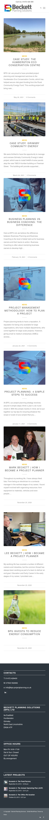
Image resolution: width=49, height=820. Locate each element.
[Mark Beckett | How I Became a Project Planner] (24, 443)
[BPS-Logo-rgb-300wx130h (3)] (20, 8)
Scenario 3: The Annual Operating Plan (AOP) (26, 788)
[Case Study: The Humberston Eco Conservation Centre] (24, 35)
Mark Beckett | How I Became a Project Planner (24, 469)
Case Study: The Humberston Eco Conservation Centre (24, 62)
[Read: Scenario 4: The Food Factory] (6, 782)
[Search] (39, 8)
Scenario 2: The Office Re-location (22, 795)
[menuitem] (39, 8)
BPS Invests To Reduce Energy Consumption (24, 632)
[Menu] (44, 8)
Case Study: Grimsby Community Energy (24, 144)
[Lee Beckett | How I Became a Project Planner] (24, 529)
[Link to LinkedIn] (5, 692)
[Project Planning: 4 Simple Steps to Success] (24, 368)
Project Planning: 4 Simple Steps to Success (24, 393)
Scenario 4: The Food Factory (20, 781)
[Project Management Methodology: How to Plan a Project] (24, 284)
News (24, 56)
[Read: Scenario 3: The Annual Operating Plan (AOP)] (6, 789)
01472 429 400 (27, 1)
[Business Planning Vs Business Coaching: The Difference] (24, 195)
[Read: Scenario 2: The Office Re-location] (6, 796)
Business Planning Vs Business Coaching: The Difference (24, 222)
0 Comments (30, 97)
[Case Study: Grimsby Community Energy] (24, 119)
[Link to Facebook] (43, 817)
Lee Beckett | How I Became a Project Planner (25, 554)
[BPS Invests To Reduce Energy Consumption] (24, 607)
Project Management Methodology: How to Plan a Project (24, 310)
